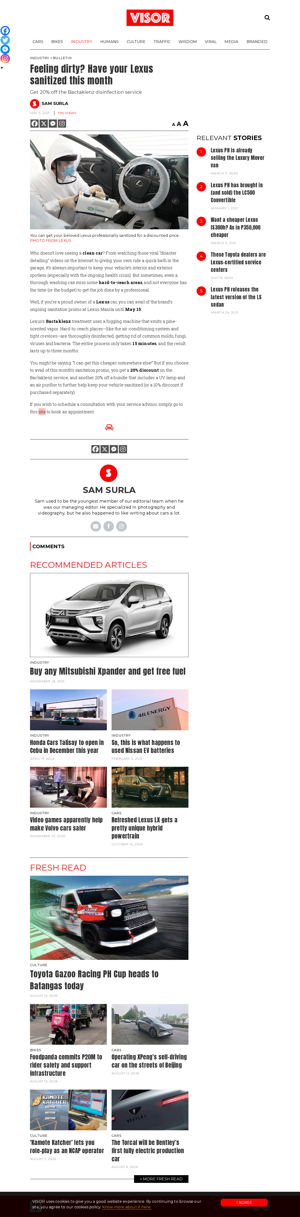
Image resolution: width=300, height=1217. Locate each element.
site (42, 411)
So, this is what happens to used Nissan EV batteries (146, 746)
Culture (136, 41)
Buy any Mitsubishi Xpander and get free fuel (108, 671)
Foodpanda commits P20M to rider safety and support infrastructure (66, 1064)
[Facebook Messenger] (53, 123)
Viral (211, 41)
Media (231, 41)
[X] (44, 123)
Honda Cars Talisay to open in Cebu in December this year (67, 746)
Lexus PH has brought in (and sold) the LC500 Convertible (237, 192)
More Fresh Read (163, 1179)
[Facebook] (34, 123)
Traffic (162, 41)
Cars (38, 41)
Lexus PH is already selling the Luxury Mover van (237, 158)
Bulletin (62, 58)
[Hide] (2, 68)
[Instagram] (62, 123)
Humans (109, 41)
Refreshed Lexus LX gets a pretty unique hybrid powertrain (144, 827)
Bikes (57, 41)
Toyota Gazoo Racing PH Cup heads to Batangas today (94, 980)
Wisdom (188, 41)
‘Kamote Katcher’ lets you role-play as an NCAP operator (67, 1146)
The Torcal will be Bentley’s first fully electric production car (148, 1150)
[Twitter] (5, 40)
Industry (81, 41)
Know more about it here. (126, 1207)
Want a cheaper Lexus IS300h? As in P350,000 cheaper (235, 227)
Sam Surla (55, 103)
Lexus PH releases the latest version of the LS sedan (236, 297)
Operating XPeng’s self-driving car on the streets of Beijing (149, 1060)
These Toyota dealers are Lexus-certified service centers (238, 262)
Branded (257, 41)
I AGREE (244, 1202)
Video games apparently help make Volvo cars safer (66, 823)
